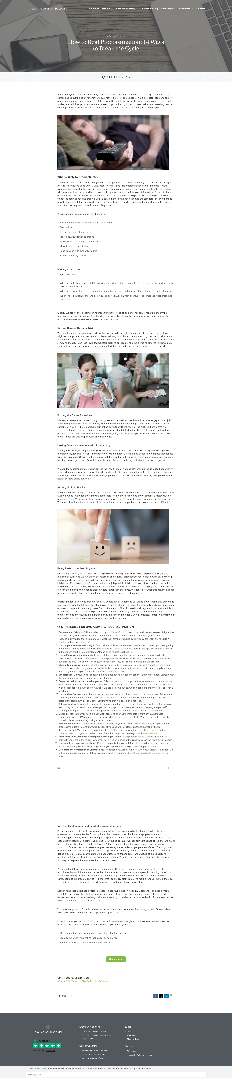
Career (112, 36)
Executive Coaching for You (94, 1031)
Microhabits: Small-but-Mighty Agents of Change (82, 981)
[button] (155, 996)
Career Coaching (125, 8)
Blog (129, 1031)
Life (122, 36)
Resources (184, 8)
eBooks (129, 1026)
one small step (150, 733)
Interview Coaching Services (94, 1058)
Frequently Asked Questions (139, 1054)
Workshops (167, 8)
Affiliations (131, 1051)
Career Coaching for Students (94, 1054)
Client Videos (133, 1039)
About (128, 1046)
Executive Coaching (99, 8)
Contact (200, 8)
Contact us (115, 959)
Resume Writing (149, 8)
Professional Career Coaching (94, 1050)
